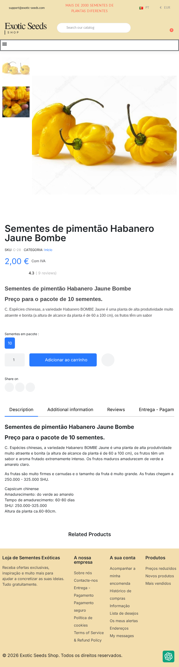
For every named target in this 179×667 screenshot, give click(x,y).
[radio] (10, 343)
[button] (169, 27)
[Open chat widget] (168, 656)
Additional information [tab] (70, 409)
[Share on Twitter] (19, 387)
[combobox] (93, 27)
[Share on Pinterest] (30, 387)
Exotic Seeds (26, 25)
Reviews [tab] (116, 409)
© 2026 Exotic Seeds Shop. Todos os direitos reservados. (62, 655)
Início (48, 250)
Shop (13, 32)
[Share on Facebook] (9, 387)
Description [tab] (21, 409)
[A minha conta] (153, 28)
